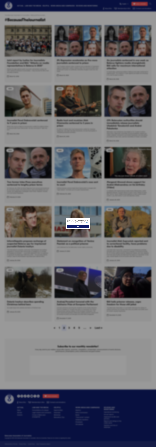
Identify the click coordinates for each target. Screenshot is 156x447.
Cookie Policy (86, 222)
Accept (78, 226)
